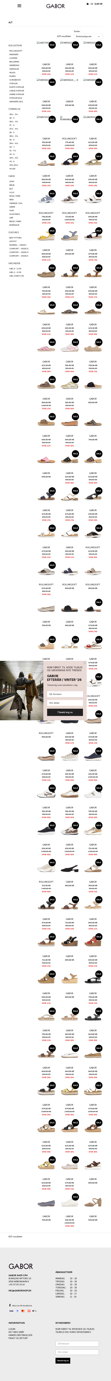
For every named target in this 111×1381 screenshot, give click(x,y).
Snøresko (14, 65)
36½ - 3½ (13, 122)
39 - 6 (11, 140)
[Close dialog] (84, 662)
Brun (11, 185)
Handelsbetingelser (20, 1335)
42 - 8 (11, 154)
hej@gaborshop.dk (20, 1290)
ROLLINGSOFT (15, 51)
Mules (12, 72)
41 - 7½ (12, 151)
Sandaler (14, 69)
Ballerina (14, 62)
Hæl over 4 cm (16, 276)
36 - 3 (11, 118)
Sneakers (13, 54)
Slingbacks (15, 80)
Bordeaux (14, 225)
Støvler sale (15, 98)
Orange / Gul (16, 203)
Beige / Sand (15, 221)
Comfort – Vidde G (18, 249)
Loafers (13, 58)
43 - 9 (11, 161)
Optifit (13, 241)
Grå (11, 218)
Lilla (11, 192)
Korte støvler (16, 87)
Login (12, 1329)
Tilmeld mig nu (63, 1361)
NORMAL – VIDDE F (18, 245)
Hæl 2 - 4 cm (15, 272)
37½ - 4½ (13, 129)
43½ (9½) (13, 165)
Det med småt (16, 1332)
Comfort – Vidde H (18, 252)
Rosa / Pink (14, 196)
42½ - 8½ (13, 158)
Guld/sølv (14, 214)
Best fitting (15, 238)
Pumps (12, 76)
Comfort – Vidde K (18, 256)
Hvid (11, 210)
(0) (96, 4)
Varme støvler (16, 94)
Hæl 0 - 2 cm (15, 269)
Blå (11, 189)
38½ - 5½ (13, 136)
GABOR (46, 64)
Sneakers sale (16, 101)
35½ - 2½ (13, 114)
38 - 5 (11, 132)
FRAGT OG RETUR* (18, 1338)
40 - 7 (11, 147)
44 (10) (12, 169)
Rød (11, 200)
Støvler (13, 83)
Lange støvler (16, 91)
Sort (11, 181)
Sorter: (77, 31)
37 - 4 (11, 125)
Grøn (12, 207)
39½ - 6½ (13, 143)
